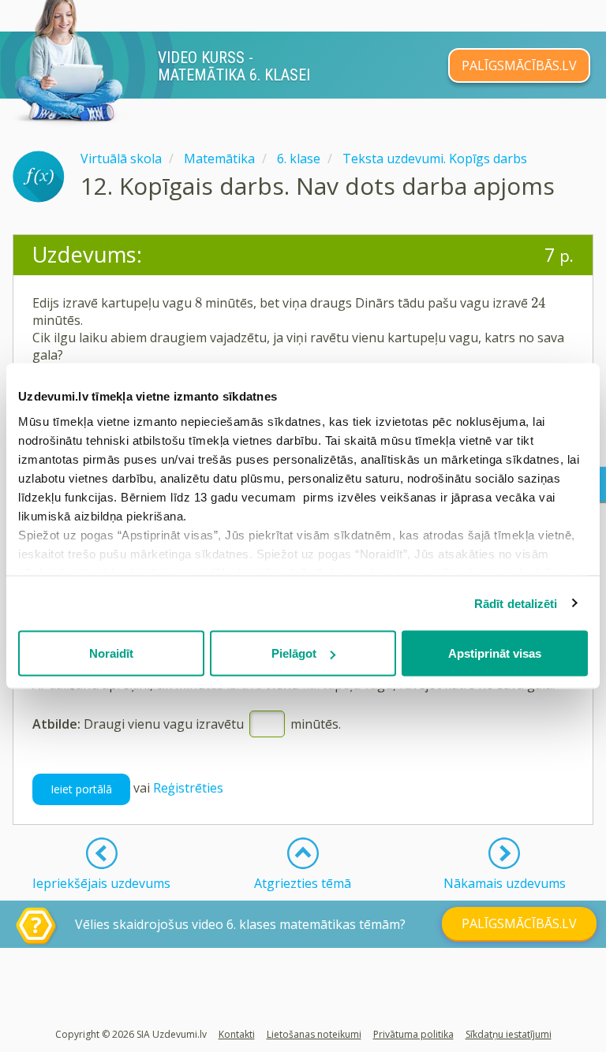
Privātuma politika (413, 1034)
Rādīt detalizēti (516, 603)
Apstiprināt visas (494, 653)
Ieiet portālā (81, 789)
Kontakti (237, 1034)
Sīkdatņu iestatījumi (509, 1034)
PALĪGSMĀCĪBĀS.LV (519, 65)
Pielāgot (293, 653)
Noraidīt (111, 653)
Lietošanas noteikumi (314, 1034)
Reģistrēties (188, 787)
